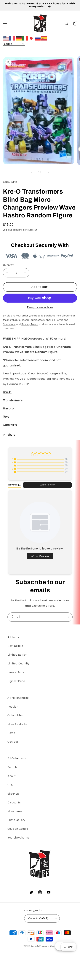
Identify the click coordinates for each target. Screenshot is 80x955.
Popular (12, 706)
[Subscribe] (68, 617)
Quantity (8, 265)
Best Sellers (15, 646)
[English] (6, 38)
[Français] (12, 38)
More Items (14, 811)
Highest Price (16, 681)
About (11, 776)
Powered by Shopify (48, 946)
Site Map (13, 793)
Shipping (7, 230)
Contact (12, 741)
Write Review (47, 485)
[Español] (44, 38)
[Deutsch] (19, 38)
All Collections (16, 758)
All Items (13, 637)
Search (12, 767)
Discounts (14, 802)
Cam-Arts (10, 424)
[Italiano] (25, 38)
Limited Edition (17, 654)
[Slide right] (48, 172)
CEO (10, 785)
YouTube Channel (18, 837)
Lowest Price (15, 672)
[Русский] (38, 38)
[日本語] (31, 38)
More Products (17, 724)
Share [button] (11, 434)
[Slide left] (32, 172)
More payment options (40, 307)
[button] (5, 23)
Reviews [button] (14, 485)
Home (11, 733)
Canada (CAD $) (38, 918)
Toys (6, 416)
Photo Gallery (16, 820)
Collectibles (15, 715)
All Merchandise (17, 698)
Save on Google (17, 828)
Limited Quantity (18, 663)
